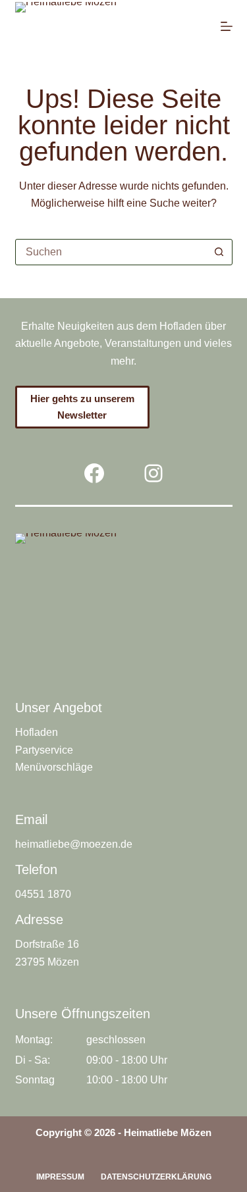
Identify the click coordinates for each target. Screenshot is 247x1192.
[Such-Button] (219, 252)
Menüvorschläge (54, 767)
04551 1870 (43, 894)
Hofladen (36, 732)
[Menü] (227, 26)
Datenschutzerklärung (156, 1176)
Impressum (60, 1176)
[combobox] (111, 252)
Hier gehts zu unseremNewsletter (82, 407)
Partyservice (44, 750)
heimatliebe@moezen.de (73, 844)
